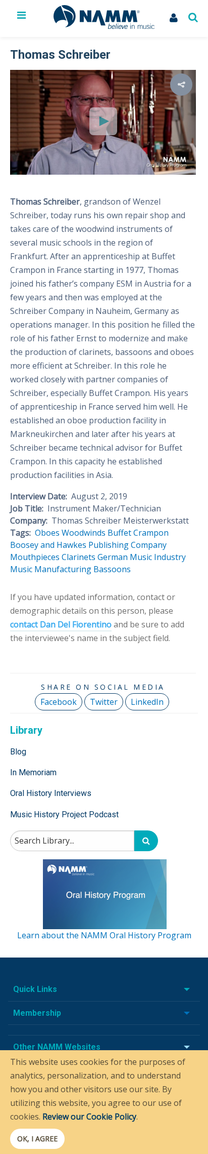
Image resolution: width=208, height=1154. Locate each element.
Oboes (47, 532)
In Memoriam (33, 772)
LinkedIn (147, 701)
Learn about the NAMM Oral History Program (104, 935)
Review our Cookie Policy (89, 1116)
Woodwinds (84, 532)
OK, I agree (37, 1138)
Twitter (104, 701)
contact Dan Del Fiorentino (61, 624)
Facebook (58, 701)
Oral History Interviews (50, 793)
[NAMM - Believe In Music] (104, 25)
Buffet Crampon (138, 532)
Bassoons (112, 569)
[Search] (146, 840)
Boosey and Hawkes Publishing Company (88, 544)
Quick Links (35, 989)
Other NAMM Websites (56, 1047)
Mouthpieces (35, 557)
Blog (18, 752)
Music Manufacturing (50, 569)
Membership (37, 1013)
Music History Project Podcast (64, 814)
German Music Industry (141, 557)
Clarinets (78, 557)
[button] (181, 84)
